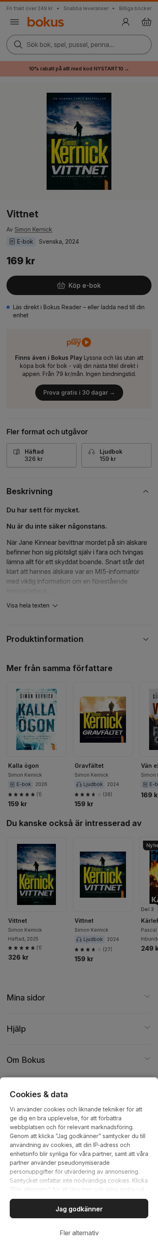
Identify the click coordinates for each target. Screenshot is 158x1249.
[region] (79, 1163)
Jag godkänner (79, 1209)
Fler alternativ (79, 1233)
